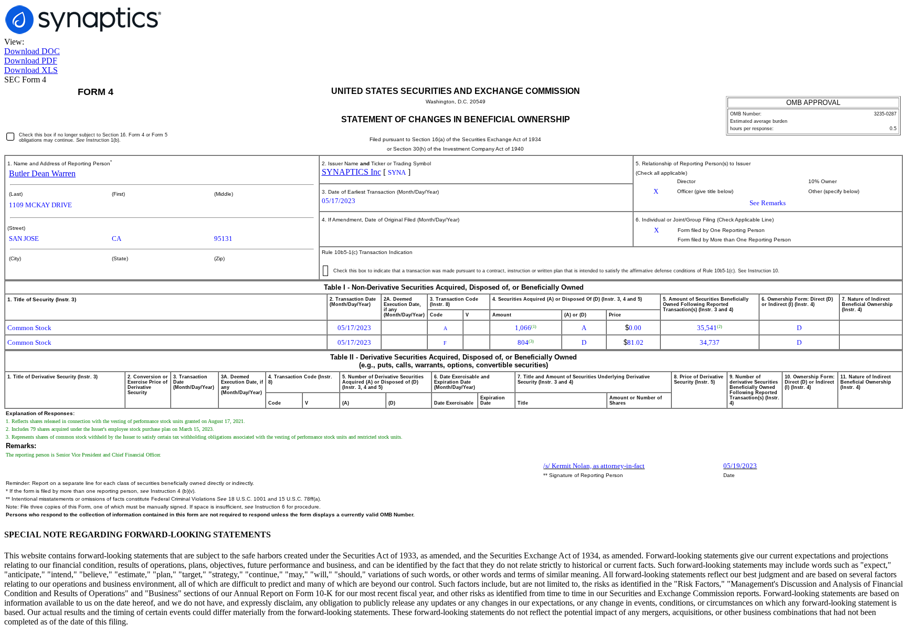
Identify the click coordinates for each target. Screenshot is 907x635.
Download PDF (30, 60)
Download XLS (31, 70)
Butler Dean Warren (42, 173)
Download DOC (32, 51)
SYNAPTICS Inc (351, 171)
